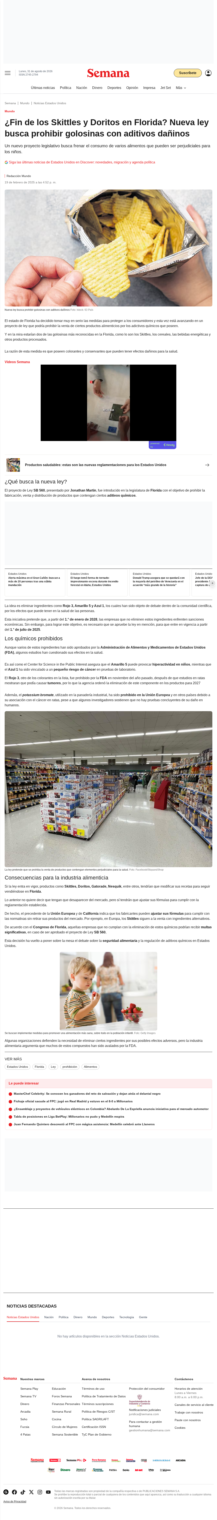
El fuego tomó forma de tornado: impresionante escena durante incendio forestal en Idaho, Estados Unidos (94, 582)
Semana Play (29, 1388)
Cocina (56, 1419)
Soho (23, 1419)
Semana (10, 103)
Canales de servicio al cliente (194, 1404)
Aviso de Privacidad (19, 1501)
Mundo (24, 103)
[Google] (5, 1492)
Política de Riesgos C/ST (98, 1411)
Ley (53, 1066)
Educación (59, 1388)
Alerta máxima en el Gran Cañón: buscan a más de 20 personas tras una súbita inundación (34, 582)
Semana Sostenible (65, 1434)
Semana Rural (61, 1411)
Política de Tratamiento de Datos (104, 1396)
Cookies (180, 1427)
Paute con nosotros (188, 1420)
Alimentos (90, 1066)
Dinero (24, 1404)
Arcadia (25, 1411)
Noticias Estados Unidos (50, 103)
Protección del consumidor (147, 1388)
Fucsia (24, 1427)
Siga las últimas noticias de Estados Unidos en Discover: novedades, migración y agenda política (82, 162)
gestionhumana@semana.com (149, 1430)
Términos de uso (93, 1388)
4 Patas (25, 1434)
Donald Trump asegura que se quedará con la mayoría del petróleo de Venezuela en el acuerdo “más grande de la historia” (159, 582)
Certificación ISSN (94, 1427)
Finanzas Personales (66, 1404)
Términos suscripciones (98, 1404)
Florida (39, 1066)
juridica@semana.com (144, 1414)
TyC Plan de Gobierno (96, 1434)
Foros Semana (62, 1396)
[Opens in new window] (14, 1492)
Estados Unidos (17, 1066)
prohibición (70, 1066)
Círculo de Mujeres (64, 1427)
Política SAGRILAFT (95, 1419)
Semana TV (28, 1396)
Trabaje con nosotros (189, 1412)
